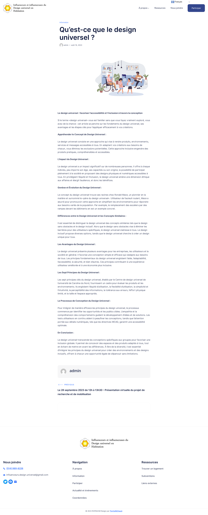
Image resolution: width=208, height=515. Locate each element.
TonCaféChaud (116, 511)
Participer (196, 8)
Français (178, 2)
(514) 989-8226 (14, 468)
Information (63, 22)
